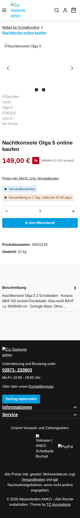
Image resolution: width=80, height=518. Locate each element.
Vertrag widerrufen (21, 399)
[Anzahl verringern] (6, 211)
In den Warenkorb (40, 223)
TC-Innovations (58, 504)
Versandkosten (33, 479)
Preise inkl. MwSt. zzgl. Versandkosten (30, 178)
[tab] (40, 296)
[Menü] (4, 10)
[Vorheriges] (7, 68)
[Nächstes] (72, 68)
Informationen (17, 407)
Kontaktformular (41, 386)
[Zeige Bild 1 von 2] (36, 90)
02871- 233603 (17, 369)
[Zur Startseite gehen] (30, 10)
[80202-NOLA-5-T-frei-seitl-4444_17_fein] (40, 69)
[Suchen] (56, 10)
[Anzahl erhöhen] (73, 211)
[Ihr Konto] (65, 10)
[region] (40, 85)
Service (10, 414)
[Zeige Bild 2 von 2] (43, 90)
